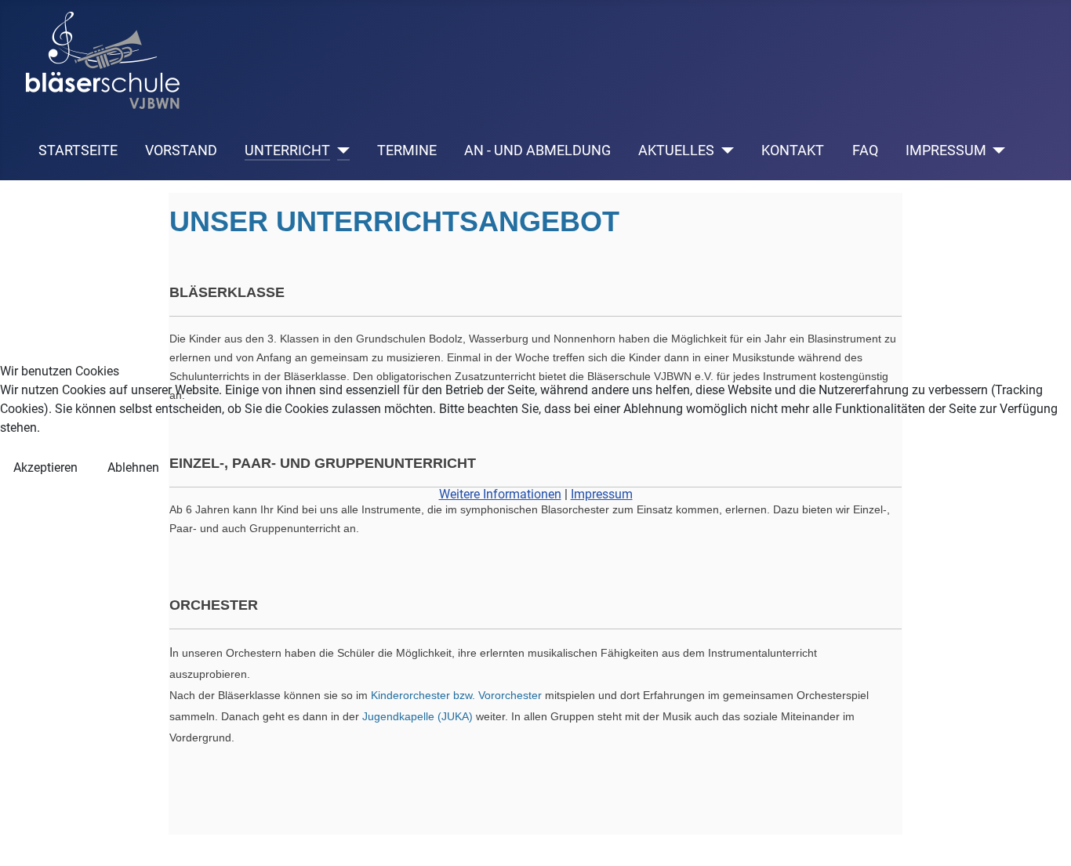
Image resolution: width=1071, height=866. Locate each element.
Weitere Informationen (500, 494)
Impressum (602, 494)
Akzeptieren (45, 467)
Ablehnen (133, 467)
